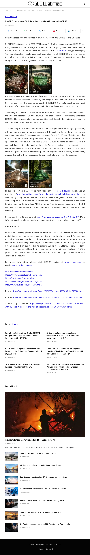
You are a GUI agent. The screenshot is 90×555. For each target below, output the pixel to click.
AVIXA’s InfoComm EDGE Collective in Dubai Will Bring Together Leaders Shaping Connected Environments (65, 367)
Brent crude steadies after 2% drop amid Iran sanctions (43, 477)
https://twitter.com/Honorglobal (19, 278)
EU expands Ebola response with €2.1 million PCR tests (43, 489)
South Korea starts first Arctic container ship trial (40, 512)
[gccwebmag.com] (45, 4)
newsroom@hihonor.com (21, 265)
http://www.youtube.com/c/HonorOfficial (23, 285)
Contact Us (50, 549)
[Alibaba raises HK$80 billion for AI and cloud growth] (11, 503)
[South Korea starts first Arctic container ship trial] (11, 515)
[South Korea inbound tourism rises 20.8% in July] (11, 456)
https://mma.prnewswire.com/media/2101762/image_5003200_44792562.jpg (47, 291)
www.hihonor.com (73, 262)
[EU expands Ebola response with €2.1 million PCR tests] (11, 491)
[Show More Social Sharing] (82, 31)
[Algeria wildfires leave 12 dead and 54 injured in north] (45, 414)
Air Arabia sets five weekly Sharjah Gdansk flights (40, 465)
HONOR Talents (63, 191)
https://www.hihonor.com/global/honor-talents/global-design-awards (48, 194)
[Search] (83, 3)
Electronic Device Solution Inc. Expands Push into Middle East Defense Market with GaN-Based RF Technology (65, 351)
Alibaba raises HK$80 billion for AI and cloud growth (42, 501)
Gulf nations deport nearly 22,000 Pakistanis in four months (45, 524)
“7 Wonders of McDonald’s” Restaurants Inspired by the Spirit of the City (22, 365)
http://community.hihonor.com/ (19, 271)
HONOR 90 (61, 51)
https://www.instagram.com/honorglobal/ (23, 281)
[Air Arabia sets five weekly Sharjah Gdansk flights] (11, 468)
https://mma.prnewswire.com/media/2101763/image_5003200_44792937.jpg (47, 297)
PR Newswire (11, 17)
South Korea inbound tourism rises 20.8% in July (40, 453)
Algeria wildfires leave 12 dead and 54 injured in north (30, 440)
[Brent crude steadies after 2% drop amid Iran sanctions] (11, 480)
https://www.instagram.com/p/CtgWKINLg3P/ (58, 217)
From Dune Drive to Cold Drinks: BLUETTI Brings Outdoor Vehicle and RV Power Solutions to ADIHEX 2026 (23, 335)
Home (7, 11)
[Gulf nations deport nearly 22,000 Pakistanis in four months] (11, 527)
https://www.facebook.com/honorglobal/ (23, 275)
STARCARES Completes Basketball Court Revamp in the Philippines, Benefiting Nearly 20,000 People (24, 351)
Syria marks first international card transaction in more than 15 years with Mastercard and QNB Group (63, 335)
